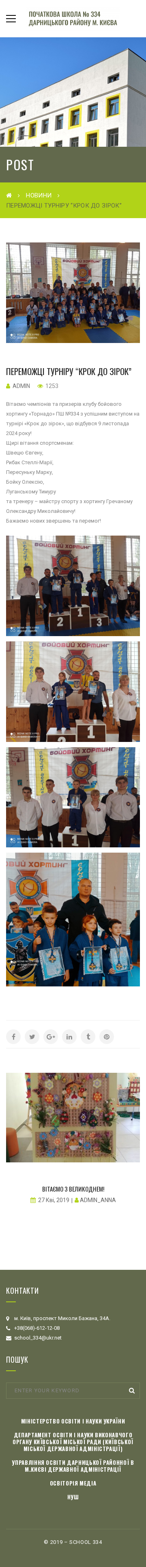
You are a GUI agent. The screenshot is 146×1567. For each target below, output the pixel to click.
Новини (39, 195)
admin (21, 386)
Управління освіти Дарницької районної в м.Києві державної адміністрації (73, 1465)
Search (132, 1391)
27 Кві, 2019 (54, 1200)
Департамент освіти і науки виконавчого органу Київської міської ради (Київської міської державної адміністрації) (73, 1442)
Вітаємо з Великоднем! (73, 1188)
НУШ (73, 1497)
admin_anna (98, 1200)
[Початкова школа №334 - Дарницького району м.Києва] (73, 18)
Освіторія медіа (73, 1483)
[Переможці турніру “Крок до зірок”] (73, 292)
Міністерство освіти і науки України (73, 1421)
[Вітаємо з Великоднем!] (73, 1117)
